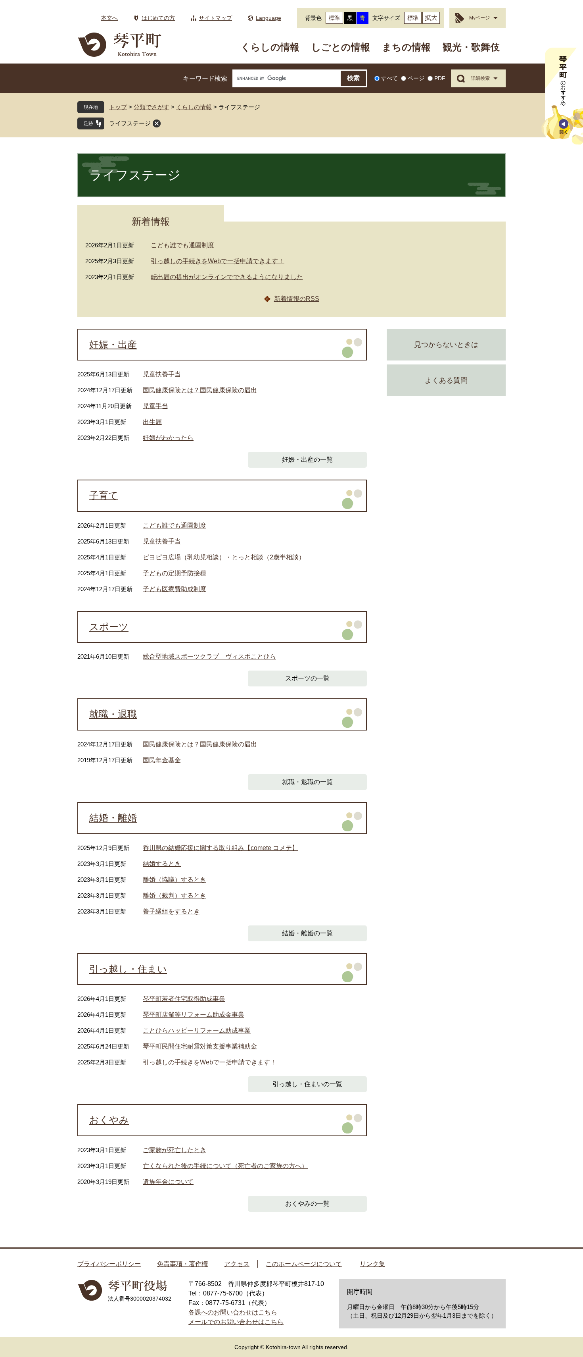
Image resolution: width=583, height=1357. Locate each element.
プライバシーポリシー (109, 1264)
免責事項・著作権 (182, 1264)
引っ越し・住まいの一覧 (307, 1084)
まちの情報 (406, 47)
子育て (103, 495)
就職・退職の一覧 (307, 782)
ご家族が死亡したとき (174, 1150)
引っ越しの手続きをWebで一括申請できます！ (217, 261)
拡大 (431, 17)
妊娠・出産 (113, 344)
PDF (439, 78)
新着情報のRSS (296, 298)
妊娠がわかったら (168, 437)
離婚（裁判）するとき (174, 895)
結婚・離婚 (113, 818)
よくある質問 (446, 380)
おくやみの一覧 (307, 1203)
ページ (416, 78)
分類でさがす (151, 107)
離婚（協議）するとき (174, 879)
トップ (118, 107)
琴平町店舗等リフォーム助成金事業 (193, 1014)
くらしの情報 (270, 47)
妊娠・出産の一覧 (307, 459)
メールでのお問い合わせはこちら (236, 1321)
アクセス (236, 1264)
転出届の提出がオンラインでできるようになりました (227, 277)
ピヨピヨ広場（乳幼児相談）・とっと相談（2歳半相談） (224, 557)
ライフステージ (130, 123)
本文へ (109, 18)
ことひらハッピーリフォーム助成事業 (197, 1030)
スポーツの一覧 (307, 678)
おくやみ (109, 1120)
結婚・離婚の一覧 (307, 933)
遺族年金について (168, 1181)
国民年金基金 (162, 760)
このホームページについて (304, 1264)
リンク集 (372, 1264)
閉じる (157, 123)
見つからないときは (446, 345)
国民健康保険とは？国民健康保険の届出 (200, 390)
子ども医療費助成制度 (174, 589)
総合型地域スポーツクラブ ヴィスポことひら (209, 656)
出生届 (152, 421)
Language (268, 18)
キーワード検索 (205, 78)
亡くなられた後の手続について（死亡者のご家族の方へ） (225, 1165)
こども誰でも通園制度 (182, 245)
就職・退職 (113, 714)
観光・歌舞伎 (471, 47)
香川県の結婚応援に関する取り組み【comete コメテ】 (220, 847)
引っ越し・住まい (128, 969)
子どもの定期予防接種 (174, 573)
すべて (389, 78)
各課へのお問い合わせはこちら (232, 1312)
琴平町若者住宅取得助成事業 (184, 998)
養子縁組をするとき (171, 911)
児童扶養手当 (162, 374)
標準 (334, 18)
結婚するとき (162, 863)
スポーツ (108, 627)
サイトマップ (215, 18)
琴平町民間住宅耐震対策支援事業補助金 (200, 1046)
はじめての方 (158, 18)
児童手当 (155, 406)
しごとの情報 (340, 47)
